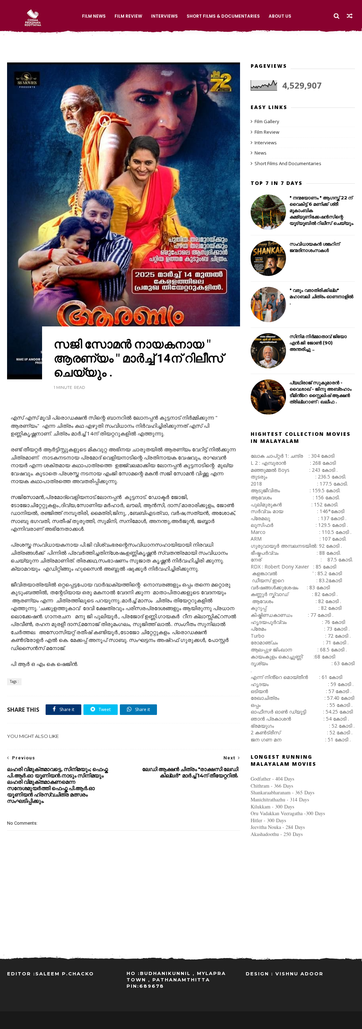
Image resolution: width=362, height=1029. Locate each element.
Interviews (164, 16)
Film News (94, 16)
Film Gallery (267, 121)
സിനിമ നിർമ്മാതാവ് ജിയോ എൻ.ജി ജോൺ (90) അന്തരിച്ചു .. (318, 342)
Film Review (128, 16)
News (261, 153)
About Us (280, 16)
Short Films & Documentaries (223, 16)
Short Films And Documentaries (288, 163)
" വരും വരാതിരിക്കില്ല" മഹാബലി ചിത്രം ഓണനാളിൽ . (321, 296)
